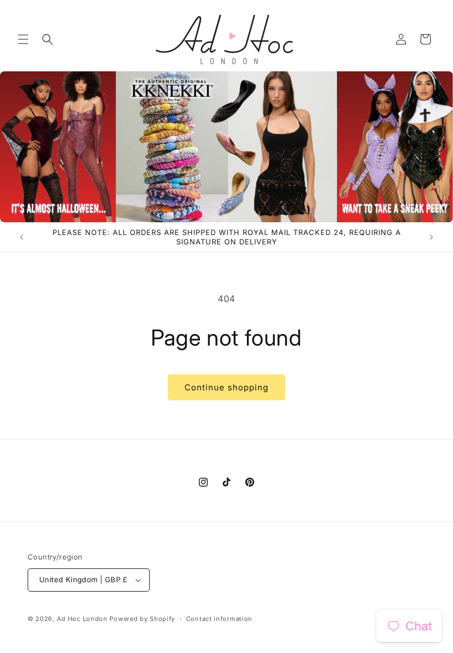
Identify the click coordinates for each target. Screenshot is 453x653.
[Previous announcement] (21, 237)
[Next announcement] (431, 237)
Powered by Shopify (142, 619)
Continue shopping (226, 387)
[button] (23, 39)
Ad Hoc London (82, 619)
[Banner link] (226, 146)
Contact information (219, 619)
